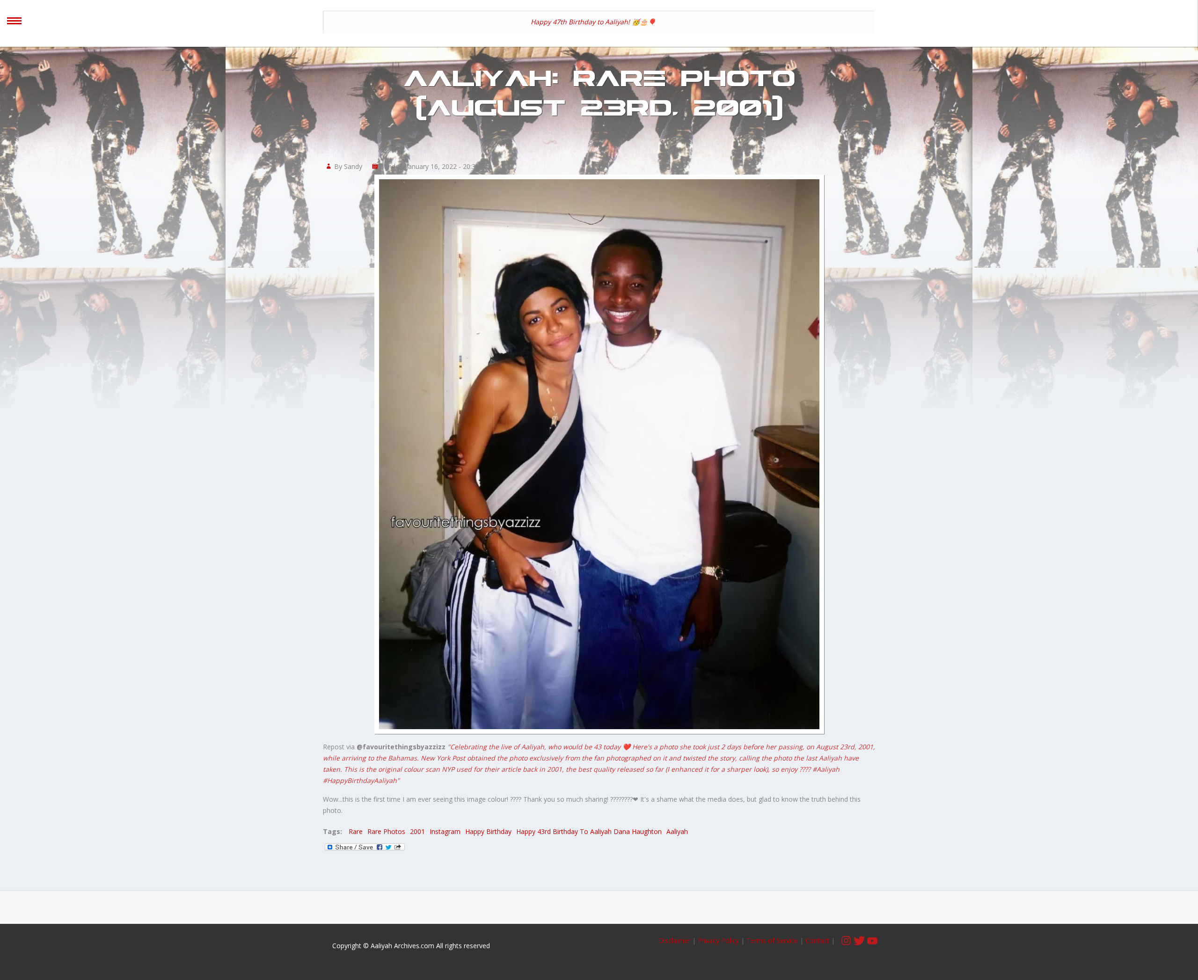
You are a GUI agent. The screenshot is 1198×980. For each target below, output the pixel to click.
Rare (356, 831)
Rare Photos (386, 831)
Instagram (445, 831)
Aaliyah (677, 831)
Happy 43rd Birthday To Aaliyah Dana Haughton (589, 831)
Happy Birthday (488, 831)
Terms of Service (772, 940)
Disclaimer (675, 940)
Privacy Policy (718, 940)
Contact (817, 940)
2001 (417, 831)
